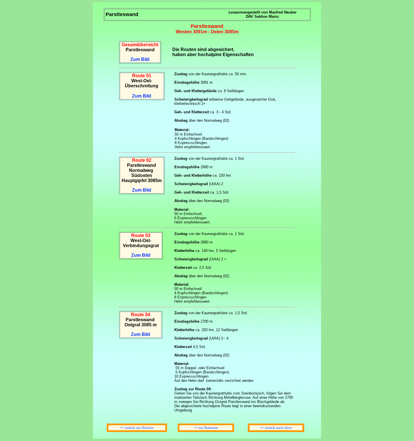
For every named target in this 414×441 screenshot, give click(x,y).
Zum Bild (140, 59)
